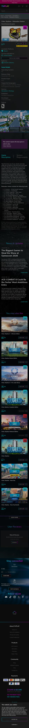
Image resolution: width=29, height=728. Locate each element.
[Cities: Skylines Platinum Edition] (14, 422)
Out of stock (21, 411)
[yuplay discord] (6, 597)
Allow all (15, 719)
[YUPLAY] (5, 6)
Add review (14, 542)
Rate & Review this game (8, 24)
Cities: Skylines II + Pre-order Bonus (10, 382)
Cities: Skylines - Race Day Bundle (10, 505)
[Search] (27, 11)
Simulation (15, 15)
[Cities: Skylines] (14, 446)
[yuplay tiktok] (10, 597)
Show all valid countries (14, 58)
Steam (6, 51)
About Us (14, 629)
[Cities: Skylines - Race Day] (14, 471)
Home (2, 15)
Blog (14, 663)
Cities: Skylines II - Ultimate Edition (10, 334)
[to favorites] (24, 43)
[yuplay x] (19, 597)
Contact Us (14, 670)
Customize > (14, 724)
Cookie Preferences (14, 637)
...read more (24, 272)
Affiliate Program (14, 665)
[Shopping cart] (22, 6)
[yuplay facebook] (23, 597)
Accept (10, 572)
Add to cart (19, 43)
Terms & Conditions (11, 572)
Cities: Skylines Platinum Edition (9, 431)
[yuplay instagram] (14, 597)
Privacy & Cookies (14, 635)
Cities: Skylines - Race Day (8, 480)
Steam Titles (14, 654)
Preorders (14, 651)
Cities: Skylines (7, 146)
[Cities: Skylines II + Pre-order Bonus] (14, 373)
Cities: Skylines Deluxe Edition (9, 358)
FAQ (14, 668)
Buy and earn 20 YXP (22, 46)
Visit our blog (14, 589)
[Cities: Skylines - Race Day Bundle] (14, 495)
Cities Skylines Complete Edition (9, 407)
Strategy (11, 91)
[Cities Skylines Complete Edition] (14, 397)
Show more (14, 517)
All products (8, 15)
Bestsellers (14, 649)
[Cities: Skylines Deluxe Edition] (14, 349)
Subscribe (6, 575)
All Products (14, 646)
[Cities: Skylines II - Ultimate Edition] (14, 324)
